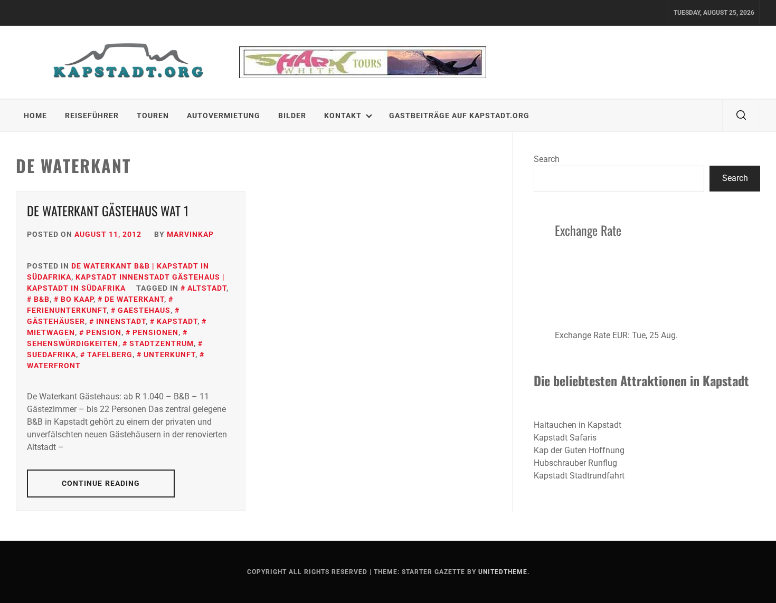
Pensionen (155, 332)
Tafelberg (110, 354)
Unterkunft (169, 354)
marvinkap (190, 234)
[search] (741, 115)
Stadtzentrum (161, 343)
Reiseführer (92, 115)
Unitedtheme (502, 572)
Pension (103, 332)
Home (35, 115)
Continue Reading (101, 483)
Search (547, 159)
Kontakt (343, 115)
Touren (153, 115)
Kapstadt (177, 321)
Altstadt (206, 288)
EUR (620, 335)
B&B (42, 299)
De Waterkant (134, 299)
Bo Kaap (77, 299)
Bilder (292, 115)
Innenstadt (121, 321)
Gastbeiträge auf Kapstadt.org (459, 115)
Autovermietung (223, 115)
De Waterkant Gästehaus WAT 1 (108, 210)
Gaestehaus (144, 310)
